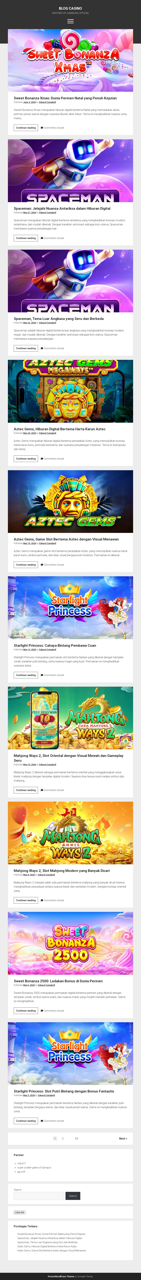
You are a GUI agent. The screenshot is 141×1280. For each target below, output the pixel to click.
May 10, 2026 (29, 764)
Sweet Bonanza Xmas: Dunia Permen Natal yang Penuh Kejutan (70, 60)
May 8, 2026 (29, 875)
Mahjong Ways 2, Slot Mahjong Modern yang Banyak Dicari (70, 833)
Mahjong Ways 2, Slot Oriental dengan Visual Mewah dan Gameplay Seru (70, 718)
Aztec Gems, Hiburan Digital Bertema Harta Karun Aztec (70, 391)
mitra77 (21, 1163)
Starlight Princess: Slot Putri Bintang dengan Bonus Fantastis (70, 1053)
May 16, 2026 (29, 543)
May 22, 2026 (29, 323)
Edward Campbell (47, 102)
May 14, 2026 (29, 649)
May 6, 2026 (29, 985)
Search (17, 1189)
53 (76, 1138)
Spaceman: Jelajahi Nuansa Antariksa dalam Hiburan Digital (70, 170)
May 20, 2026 (29, 433)
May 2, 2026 (29, 1095)
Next (122, 1138)
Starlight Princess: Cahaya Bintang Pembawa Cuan (70, 607)
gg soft (21, 1171)
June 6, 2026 (29, 102)
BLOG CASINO (70, 8)
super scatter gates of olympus (34, 1167)
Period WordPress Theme (61, 1276)
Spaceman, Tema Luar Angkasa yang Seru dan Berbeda (70, 281)
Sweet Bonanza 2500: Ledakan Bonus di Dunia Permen (70, 943)
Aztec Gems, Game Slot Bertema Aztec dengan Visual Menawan (70, 501)
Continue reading (27, 128)
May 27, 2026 (29, 212)
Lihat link (19, 1212)
